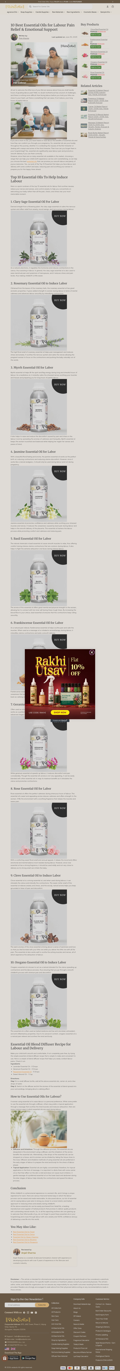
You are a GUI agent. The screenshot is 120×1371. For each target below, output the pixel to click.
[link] (60, 684)
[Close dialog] (92, 652)
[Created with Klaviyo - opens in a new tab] (60, 720)
